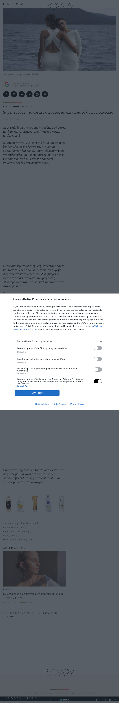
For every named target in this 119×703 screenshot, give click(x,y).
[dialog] (59, 351)
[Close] (113, 299)
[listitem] (59, 341)
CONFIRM (37, 393)
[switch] (98, 348)
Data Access (59, 404)
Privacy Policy (77, 404)
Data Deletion (42, 404)
